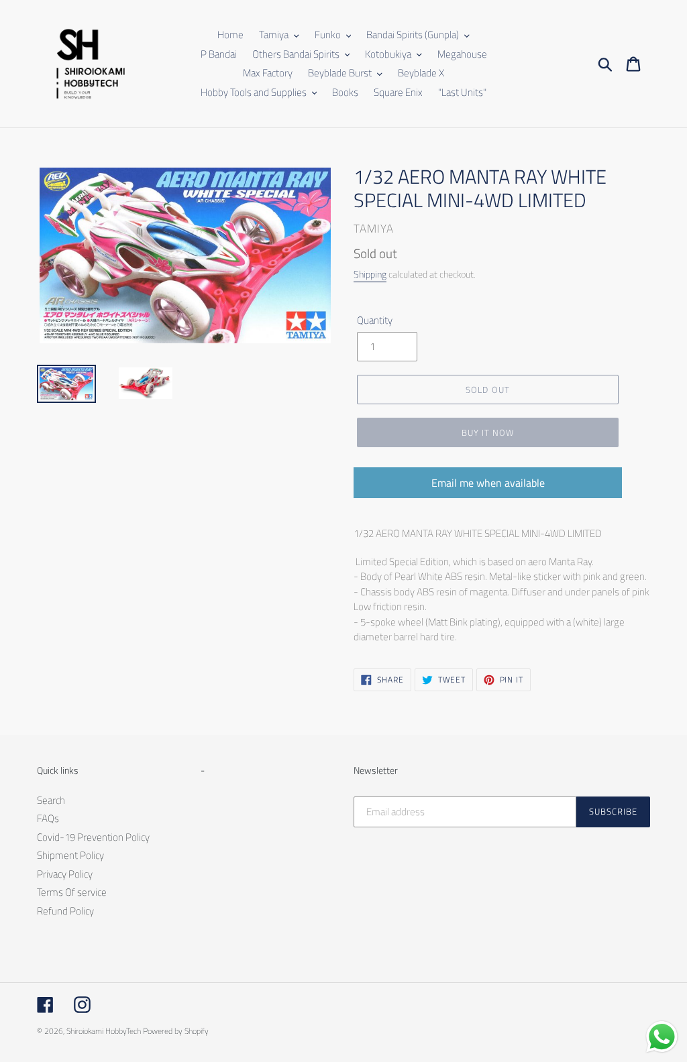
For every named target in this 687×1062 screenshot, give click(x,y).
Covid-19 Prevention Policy (93, 837)
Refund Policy (65, 911)
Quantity (374, 320)
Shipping (370, 274)
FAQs (48, 818)
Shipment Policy (70, 855)
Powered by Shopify (176, 1030)
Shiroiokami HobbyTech (103, 1030)
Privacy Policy (65, 874)
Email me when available (488, 483)
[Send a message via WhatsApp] (661, 1036)
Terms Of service (72, 892)
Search (51, 800)
